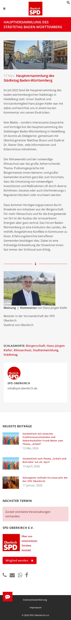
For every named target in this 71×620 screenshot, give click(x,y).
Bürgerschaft (35, 346)
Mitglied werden (17, 560)
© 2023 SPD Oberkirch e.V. (35, 615)
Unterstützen (29, 541)
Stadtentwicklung (45, 350)
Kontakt (26, 550)
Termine (26, 545)
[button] (68, 3)
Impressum (36, 607)
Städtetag (11, 355)
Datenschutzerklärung (35, 599)
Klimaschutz (23, 350)
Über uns (27, 536)
